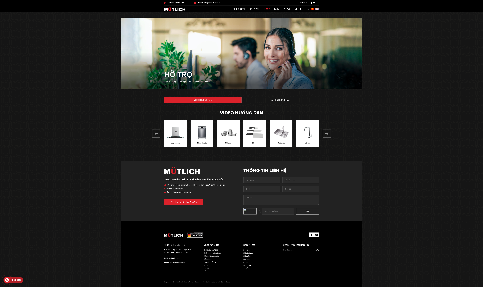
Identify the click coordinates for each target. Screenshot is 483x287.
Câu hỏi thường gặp (211, 256)
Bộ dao (254, 143)
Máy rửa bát (202, 143)
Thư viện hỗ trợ (210, 262)
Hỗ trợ (266, 9)
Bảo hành (207, 259)
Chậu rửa (281, 143)
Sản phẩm (254, 9)
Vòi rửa (307, 143)
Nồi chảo (228, 143)
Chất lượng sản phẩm (212, 253)
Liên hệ (298, 9)
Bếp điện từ (247, 250)
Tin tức (287, 9)
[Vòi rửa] (307, 132)
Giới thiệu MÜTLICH (211, 250)
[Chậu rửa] (281, 132)
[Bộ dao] (255, 132)
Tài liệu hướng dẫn (280, 100)
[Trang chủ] (167, 81)
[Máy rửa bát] (202, 132)
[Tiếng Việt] (312, 9)
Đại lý (276, 9)
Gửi (317, 250)
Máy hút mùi (175, 143)
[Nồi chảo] (228, 132)
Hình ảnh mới (259, 211)
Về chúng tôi (239, 9)
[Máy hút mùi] (175, 132)
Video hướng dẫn (203, 100)
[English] (317, 9)
